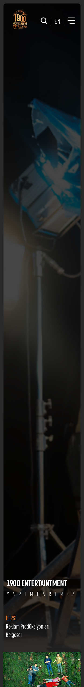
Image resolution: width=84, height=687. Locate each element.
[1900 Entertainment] (19, 19)
